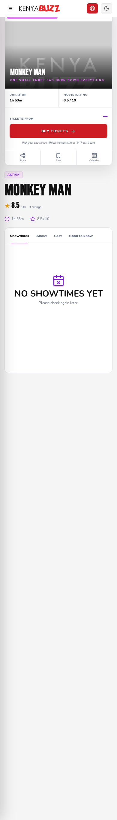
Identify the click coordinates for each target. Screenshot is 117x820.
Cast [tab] (58, 235)
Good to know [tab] (81, 235)
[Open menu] (10, 8)
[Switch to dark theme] (106, 8)
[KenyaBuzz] (39, 8)
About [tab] (41, 235)
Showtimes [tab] (19, 235)
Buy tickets (54, 131)
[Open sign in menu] (92, 8)
